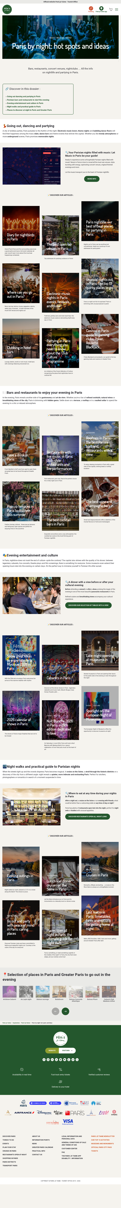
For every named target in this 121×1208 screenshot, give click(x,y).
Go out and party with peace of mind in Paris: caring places (20, 927)
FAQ (63, 1152)
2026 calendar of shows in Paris (19, 721)
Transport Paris (10, 1166)
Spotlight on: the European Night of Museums (99, 714)
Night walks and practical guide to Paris (24, 107)
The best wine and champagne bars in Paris (99, 505)
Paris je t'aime (7, 1023)
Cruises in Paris (97, 874)
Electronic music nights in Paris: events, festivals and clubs (58, 299)
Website (52, 1051)
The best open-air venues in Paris (59, 246)
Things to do (8, 1140)
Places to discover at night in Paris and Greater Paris (29, 110)
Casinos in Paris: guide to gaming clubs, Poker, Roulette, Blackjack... (97, 338)
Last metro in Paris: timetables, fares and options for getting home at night (100, 920)
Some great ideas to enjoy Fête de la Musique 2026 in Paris (19, 662)
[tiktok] (56, 1059)
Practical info (38, 1151)
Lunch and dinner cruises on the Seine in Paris (59, 884)
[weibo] (72, 1059)
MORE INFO (91, 179)
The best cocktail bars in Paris (59, 521)
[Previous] (55, 1011)
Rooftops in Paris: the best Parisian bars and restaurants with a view (99, 446)
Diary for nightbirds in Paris (21, 236)
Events (6, 1144)
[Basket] (110, 9)
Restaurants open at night (15, 1155)
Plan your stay (9, 1147)
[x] (77, 1059)
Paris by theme (25, 1023)
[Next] (65, 1011)
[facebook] (44, 1059)
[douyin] (68, 1059)
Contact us (37, 1155)
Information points (41, 1140)
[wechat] (64, 1059)
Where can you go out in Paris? (19, 294)
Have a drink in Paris (17, 456)
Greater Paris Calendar (42, 1147)
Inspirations (16, 1023)
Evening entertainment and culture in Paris (25, 103)
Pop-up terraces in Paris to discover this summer (20, 510)
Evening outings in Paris (20, 877)
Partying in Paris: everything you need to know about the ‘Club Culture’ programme (59, 350)
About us (36, 1136)
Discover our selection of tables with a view (88, 605)
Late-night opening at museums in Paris (100, 659)
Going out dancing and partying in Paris (23, 96)
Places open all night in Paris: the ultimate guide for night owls (59, 936)
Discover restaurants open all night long (88, 817)
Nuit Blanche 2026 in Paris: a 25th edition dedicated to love (60, 727)
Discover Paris (9, 1136)
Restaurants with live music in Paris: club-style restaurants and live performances (60, 460)
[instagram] (48, 1059)
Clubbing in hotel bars (19, 349)
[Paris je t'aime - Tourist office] (7, 9)
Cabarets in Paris (59, 677)
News (34, 1144)
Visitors (66, 1051)
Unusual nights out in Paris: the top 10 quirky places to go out (99, 285)
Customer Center (69, 1149)
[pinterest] (60, 1059)
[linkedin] (52, 1059)
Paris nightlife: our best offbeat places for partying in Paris (99, 228)
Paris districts (9, 1162)
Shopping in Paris (10, 1158)
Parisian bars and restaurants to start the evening (28, 100)
